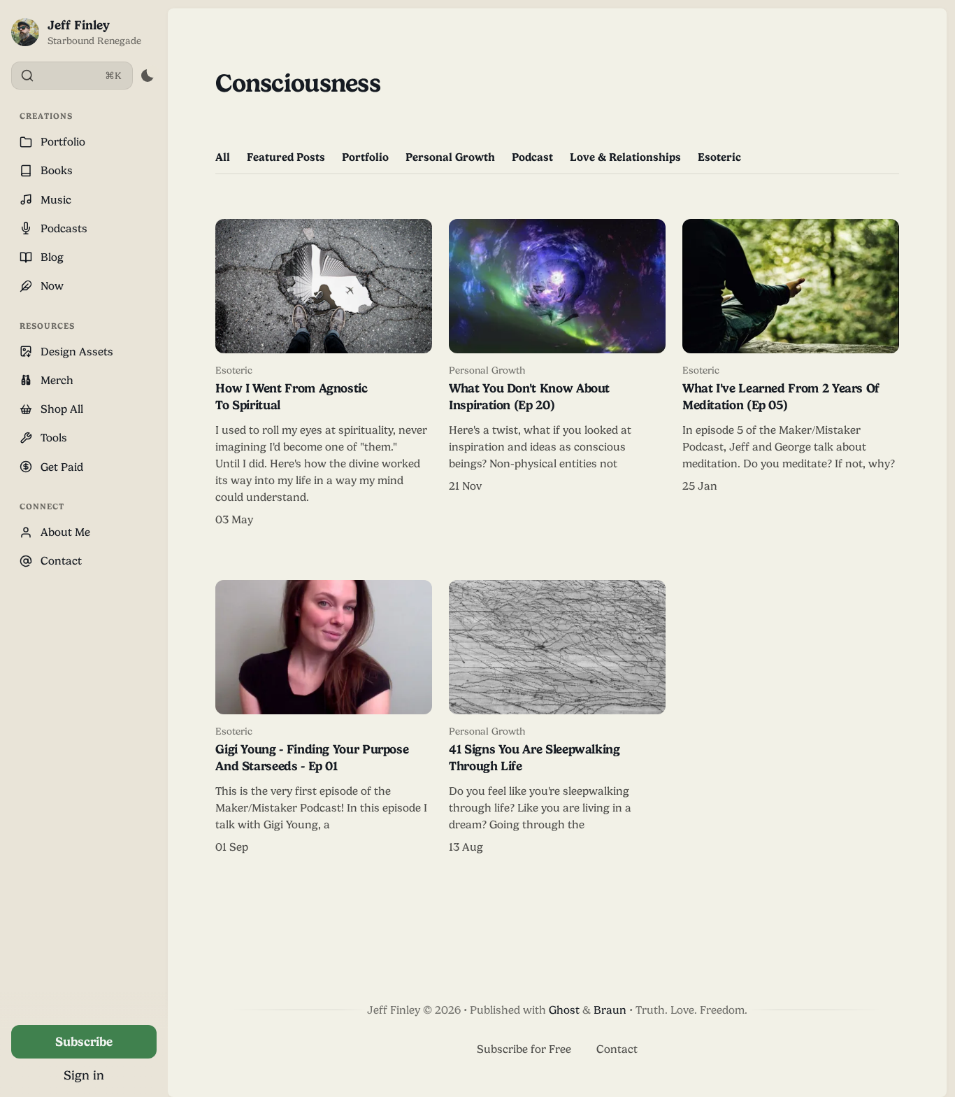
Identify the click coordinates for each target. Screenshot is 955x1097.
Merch (57, 380)
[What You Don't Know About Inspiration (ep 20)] (557, 373)
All (222, 157)
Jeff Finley (79, 24)
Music (56, 199)
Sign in (84, 1075)
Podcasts (64, 228)
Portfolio (63, 141)
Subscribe (84, 1041)
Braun (610, 1010)
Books (57, 170)
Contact (61, 560)
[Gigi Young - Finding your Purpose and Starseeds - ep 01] (323, 717)
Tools (54, 437)
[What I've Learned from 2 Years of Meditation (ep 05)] (790, 373)
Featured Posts (286, 157)
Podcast (532, 157)
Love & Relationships (625, 157)
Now (52, 285)
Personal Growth (450, 157)
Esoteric (719, 157)
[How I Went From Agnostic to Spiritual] (323, 373)
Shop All (62, 409)
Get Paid (62, 467)
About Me (65, 532)
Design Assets (77, 351)
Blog (52, 257)
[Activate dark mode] (147, 75)
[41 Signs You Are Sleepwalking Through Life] (557, 717)
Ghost (564, 1010)
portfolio (365, 157)
